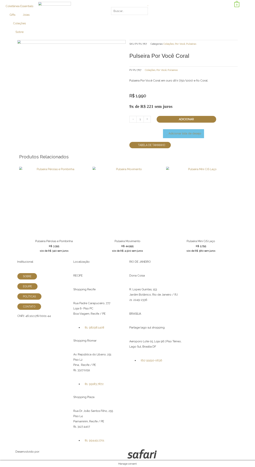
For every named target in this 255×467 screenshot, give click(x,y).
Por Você (180, 43)
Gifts (12, 14)
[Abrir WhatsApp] (245, 457)
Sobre (19, 32)
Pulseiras (191, 43)
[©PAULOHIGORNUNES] (71, 84)
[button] (127, 4)
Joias (26, 14)
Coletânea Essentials (19, 6)
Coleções (19, 23)
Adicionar (186, 119)
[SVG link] (184, 454)
